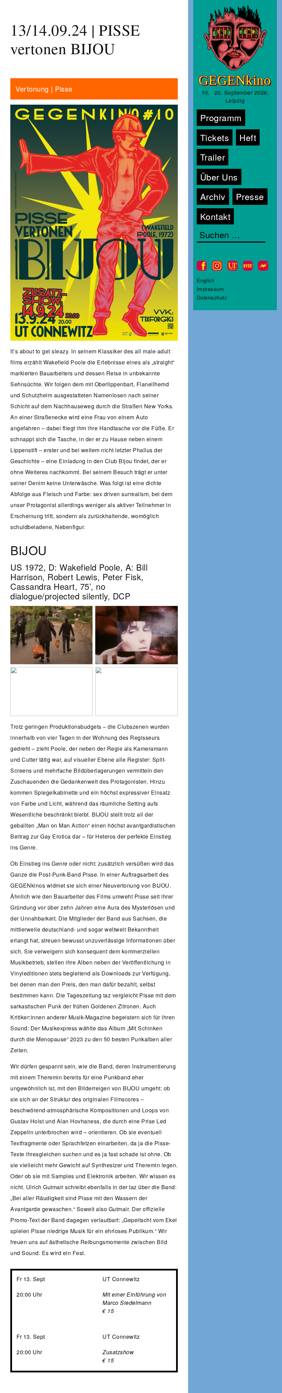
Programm (221, 117)
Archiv (213, 196)
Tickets (214, 137)
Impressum (210, 288)
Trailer (212, 157)
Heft (247, 137)
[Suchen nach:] (231, 235)
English (206, 280)
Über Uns (219, 177)
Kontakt (215, 216)
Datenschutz (212, 297)
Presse (250, 196)
